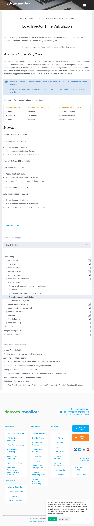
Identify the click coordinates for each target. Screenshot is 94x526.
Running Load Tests (15, 271)
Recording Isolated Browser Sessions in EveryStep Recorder (27, 366)
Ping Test (15, 496)
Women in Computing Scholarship (36, 481)
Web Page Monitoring (16, 445)
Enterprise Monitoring (57, 464)
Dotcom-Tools (81, 474)
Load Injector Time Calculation (22, 297)
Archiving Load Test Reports (14, 358)
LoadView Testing (79, 468)
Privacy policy (31, 521)
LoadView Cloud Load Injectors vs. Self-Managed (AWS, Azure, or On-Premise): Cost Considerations (43, 385)
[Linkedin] (84, 449)
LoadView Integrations (16, 312)
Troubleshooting (14, 319)
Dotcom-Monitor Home (15, 433)
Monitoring (8, 327)
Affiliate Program (39, 433)
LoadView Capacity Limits (20, 301)
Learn (39, 461)
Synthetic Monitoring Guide (38, 473)
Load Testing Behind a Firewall (19, 279)
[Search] (87, 245)
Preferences (63, 519)
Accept (52, 519)
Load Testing (9, 257)
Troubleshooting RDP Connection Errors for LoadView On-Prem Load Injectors (34, 373)
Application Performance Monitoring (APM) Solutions (13, 471)
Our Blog (60, 475)
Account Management (13, 335)
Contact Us (60, 443)
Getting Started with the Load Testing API (20, 370)
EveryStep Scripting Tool (14, 331)
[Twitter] (79, 449)
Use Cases (12, 315)
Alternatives (39, 456)
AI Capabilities (13, 260)
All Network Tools (15, 501)
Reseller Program (39, 438)
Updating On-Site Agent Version (16, 381)
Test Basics (12, 264)
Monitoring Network (57, 457)
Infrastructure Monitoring (12, 457)
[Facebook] (75, 449)
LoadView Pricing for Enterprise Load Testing (27, 293)
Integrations (60, 452)
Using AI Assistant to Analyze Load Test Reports (22, 354)
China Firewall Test (16, 492)
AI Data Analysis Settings (13, 350)
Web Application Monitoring (13, 450)
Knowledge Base (60, 470)
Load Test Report (14, 275)
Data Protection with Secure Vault (20, 308)
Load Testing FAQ (14, 323)
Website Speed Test (15, 487)
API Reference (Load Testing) (18, 304)
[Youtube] (88, 449)
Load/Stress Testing (15, 463)
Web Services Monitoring (12, 439)
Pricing (60, 438)
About (60, 433)
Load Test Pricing (12, 225)
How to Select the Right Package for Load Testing (28, 286)
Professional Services (37, 444)
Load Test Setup (14, 268)
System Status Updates (37, 450)
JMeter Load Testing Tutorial (37, 466)
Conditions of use (43, 521)
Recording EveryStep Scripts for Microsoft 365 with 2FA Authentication (31, 362)
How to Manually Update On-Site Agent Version (22, 377)
